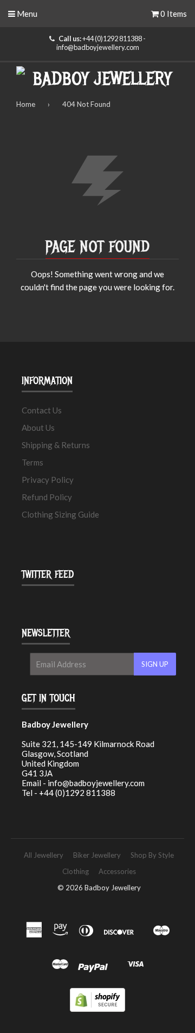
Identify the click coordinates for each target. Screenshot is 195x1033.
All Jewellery (43, 855)
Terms (32, 462)
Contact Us (42, 410)
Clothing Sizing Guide (60, 514)
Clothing (75, 871)
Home (25, 104)
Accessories (117, 871)
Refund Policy (47, 497)
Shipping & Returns (56, 445)
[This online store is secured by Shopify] (97, 1008)
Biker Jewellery (97, 855)
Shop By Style (152, 855)
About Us (38, 427)
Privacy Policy (48, 479)
